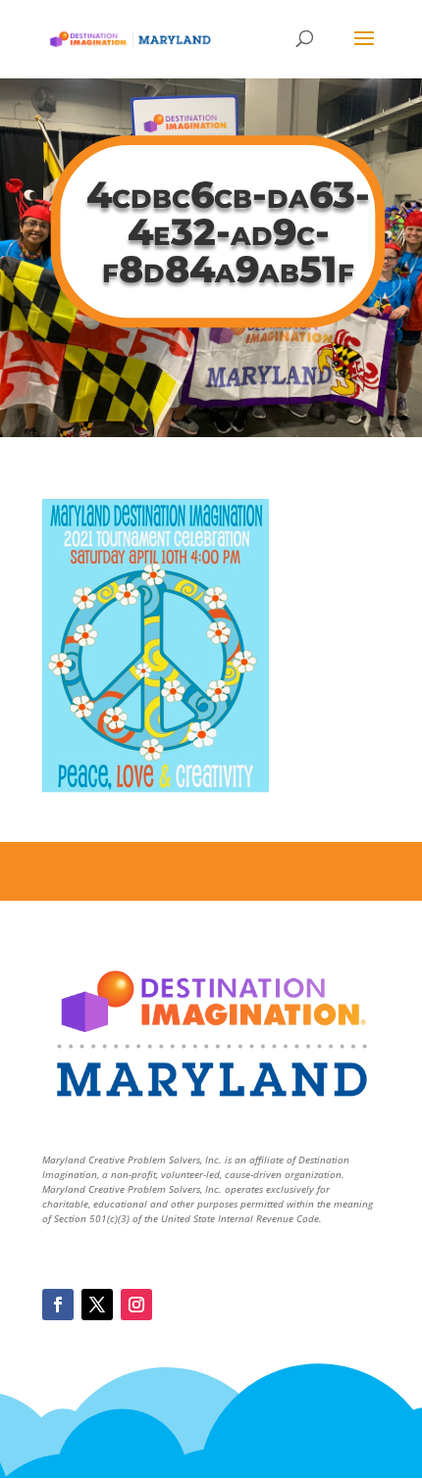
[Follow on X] (97, 1304)
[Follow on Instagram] (136, 1304)
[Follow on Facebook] (58, 1304)
